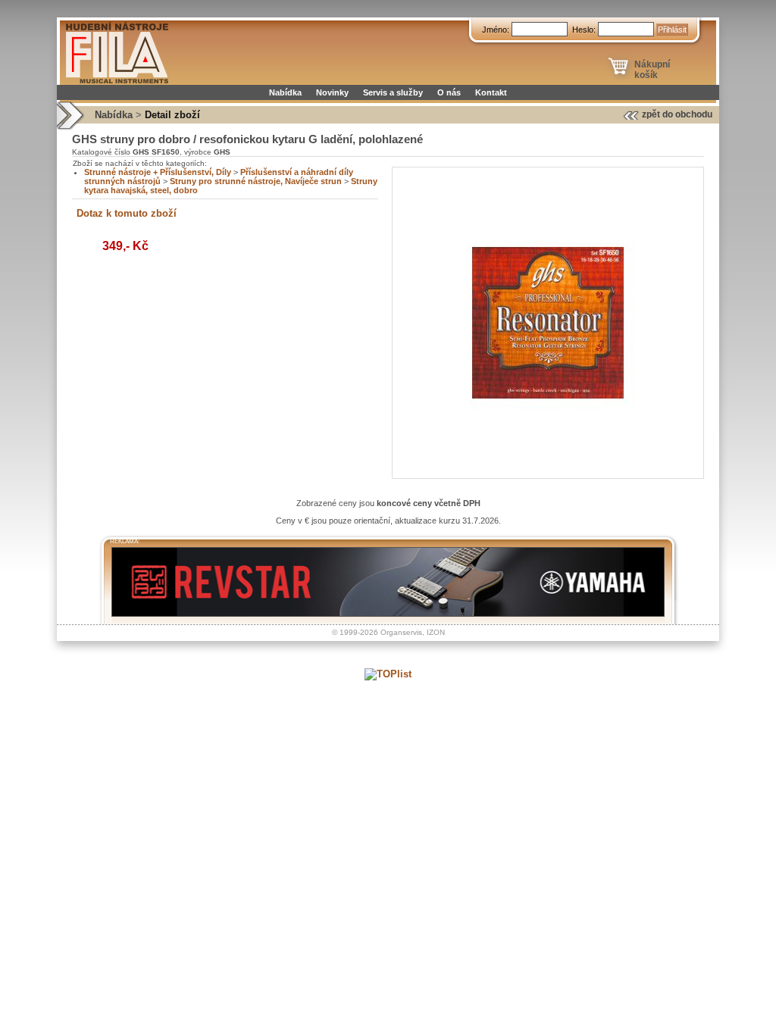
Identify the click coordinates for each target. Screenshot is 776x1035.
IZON (436, 632)
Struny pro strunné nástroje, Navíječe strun (256, 181)
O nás (449, 92)
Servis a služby (393, 92)
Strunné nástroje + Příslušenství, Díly (157, 172)
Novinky (332, 92)
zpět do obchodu (677, 114)
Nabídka (285, 92)
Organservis (401, 632)
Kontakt (491, 92)
